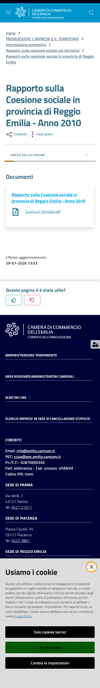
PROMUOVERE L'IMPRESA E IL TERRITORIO (42, 39)
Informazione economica (26, 45)
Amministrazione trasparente (31, 355)
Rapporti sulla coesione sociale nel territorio (42, 50)
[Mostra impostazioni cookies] (95, 344)
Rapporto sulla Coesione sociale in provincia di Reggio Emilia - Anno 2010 (48, 197)
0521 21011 (21, 507)
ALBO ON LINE (15, 397)
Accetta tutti (50, 647)
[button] (91, 13)
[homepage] (43, 13)
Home (11, 33)
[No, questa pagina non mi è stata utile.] (32, 300)
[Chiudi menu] (82, 10)
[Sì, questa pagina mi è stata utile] (14, 300)
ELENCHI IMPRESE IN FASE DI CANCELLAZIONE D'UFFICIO (47, 419)
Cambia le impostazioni (50, 663)
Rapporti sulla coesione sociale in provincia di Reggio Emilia (50, 59)
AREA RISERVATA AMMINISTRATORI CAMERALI (39, 376)
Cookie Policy (23, 616)
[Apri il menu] (8, 12)
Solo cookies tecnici (50, 632)
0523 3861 (20, 540)
